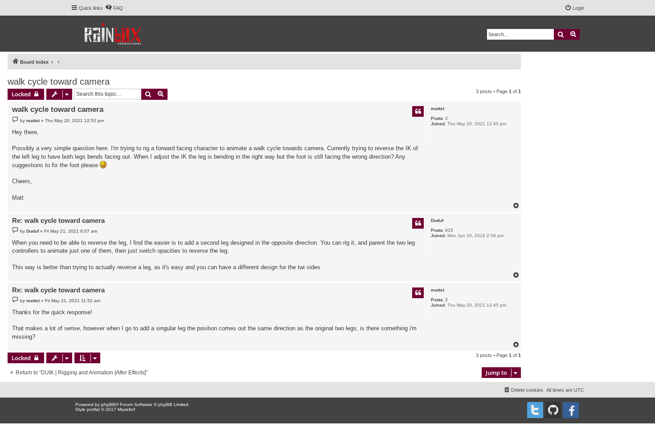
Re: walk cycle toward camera (58, 220)
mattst (437, 108)
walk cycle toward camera (59, 81)
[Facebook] (571, 410)
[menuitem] (114, 8)
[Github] (553, 410)
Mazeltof (126, 409)
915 (449, 230)
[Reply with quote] (418, 111)
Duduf (437, 220)
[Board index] (113, 33)
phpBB (108, 404)
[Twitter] (535, 410)
